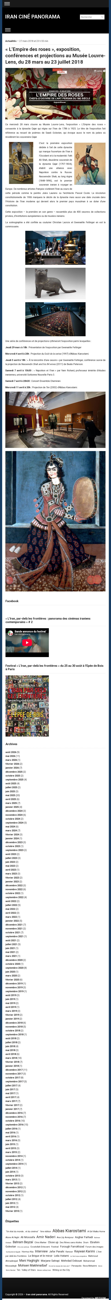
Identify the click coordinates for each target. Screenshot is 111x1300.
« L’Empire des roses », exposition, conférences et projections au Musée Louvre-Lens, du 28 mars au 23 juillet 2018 (55, 55)
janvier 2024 (12, 838)
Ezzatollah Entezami (40, 1246)
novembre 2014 (14, 1156)
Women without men (44, 1270)
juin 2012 (10, 1203)
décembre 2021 (14, 924)
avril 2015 (10, 1148)
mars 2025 (11, 803)
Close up (53, 1242)
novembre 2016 (14, 1117)
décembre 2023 (14, 842)
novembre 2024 (14, 815)
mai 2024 (10, 826)
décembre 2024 (14, 811)
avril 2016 (10, 1136)
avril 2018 (10, 1054)
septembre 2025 (14, 779)
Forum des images (94, 1246)
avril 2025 (10, 799)
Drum (85, 1242)
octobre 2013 (12, 1175)
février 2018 (12, 1062)
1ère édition (45, 1231)
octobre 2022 (12, 893)
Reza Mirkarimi (90, 1266)
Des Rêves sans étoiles (71, 1242)
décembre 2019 (14, 983)
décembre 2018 (14, 1022)
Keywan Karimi (84, 1251)
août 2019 (10, 995)
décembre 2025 (14, 771)
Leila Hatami (61, 1255)
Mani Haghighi (29, 1260)
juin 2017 (10, 1089)
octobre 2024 (12, 818)
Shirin (100, 1266)
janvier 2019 (12, 1018)
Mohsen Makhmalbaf (32, 1265)
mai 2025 (10, 795)
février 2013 (12, 1183)
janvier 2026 (12, 767)
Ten (18, 1270)
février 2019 (12, 1015)
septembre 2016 (14, 1124)
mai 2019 (10, 1003)
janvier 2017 (12, 1109)
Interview (41, 1251)
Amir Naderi (45, 1237)
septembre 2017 (14, 1081)
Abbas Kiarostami (69, 1230)
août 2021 (10, 940)
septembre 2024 (14, 822)
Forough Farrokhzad (72, 1246)
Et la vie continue (23, 1247)
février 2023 (12, 877)
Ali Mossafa (28, 1237)
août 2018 (10, 1038)
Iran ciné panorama (32, 17)
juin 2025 (10, 791)
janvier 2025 (12, 807)
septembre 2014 (14, 1164)
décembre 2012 (14, 1187)
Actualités (10, 41)
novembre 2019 (14, 987)
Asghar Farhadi (84, 1237)
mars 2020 (11, 975)
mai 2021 (10, 952)
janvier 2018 (12, 1066)
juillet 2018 (11, 1042)
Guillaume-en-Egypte (13, 1252)
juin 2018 (10, 1046)
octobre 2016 (12, 1120)
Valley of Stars (29, 1270)
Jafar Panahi (56, 1251)
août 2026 (10, 752)
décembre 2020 (14, 960)
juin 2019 (10, 999)
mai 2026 (10, 756)
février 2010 (12, 1211)
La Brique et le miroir (40, 1255)
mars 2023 (11, 873)
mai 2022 (10, 909)
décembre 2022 (14, 885)
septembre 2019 (14, 991)
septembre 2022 (14, 897)
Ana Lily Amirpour (65, 1237)
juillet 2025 (11, 787)
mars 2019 (11, 1011)
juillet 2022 (11, 905)
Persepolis (77, 1266)
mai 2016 (10, 1132)
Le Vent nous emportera (78, 1256)
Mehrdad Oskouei (71, 1260)
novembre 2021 (14, 928)
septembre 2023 (14, 850)
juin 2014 (10, 1171)
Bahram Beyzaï (23, 1242)
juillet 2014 (11, 1168)
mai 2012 (10, 1207)
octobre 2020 (12, 964)
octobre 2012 (12, 1195)
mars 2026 (11, 760)
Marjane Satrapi (50, 1260)
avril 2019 (10, 1007)
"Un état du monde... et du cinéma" (22, 1231)
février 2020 (12, 979)
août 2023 (10, 854)
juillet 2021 (11, 944)
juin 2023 (10, 862)
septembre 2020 (14, 967)
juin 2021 (10, 948)
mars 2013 (11, 1179)
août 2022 (10, 901)
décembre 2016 (14, 1113)
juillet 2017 (11, 1085)
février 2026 (12, 764)
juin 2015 (10, 1144)
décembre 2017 (14, 1069)
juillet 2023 (11, 858)
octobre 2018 (12, 1030)
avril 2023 (10, 869)
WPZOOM (100, 1298)
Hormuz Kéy (28, 1251)
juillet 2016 (11, 1128)
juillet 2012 (11, 1199)
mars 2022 (11, 917)
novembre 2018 (14, 1026)
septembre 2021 (14, 936)
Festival (55, 1246)
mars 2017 (11, 1101)
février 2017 (12, 1105)
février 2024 (12, 834)
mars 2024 (11, 830)
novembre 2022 (14, 889)
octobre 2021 (12, 932)
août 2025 (10, 783)
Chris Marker (41, 1242)
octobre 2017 (12, 1077)
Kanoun (69, 1251)
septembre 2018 (14, 1034)
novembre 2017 (14, 1073)
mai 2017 (10, 1093)
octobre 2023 (12, 846)
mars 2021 (11, 956)
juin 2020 (10, 971)
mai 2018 (10, 1050)
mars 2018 (11, 1058)
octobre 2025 (12, 775)
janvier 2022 (12, 920)
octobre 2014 (12, 1160)
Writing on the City (61, 1270)
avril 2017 (10, 1097)
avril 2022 (10, 913)
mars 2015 (11, 1152)
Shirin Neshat (10, 1270)
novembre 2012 (14, 1191)
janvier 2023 (12, 881)
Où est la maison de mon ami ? (59, 1266)
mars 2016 (11, 1140)
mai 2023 (10, 866)
